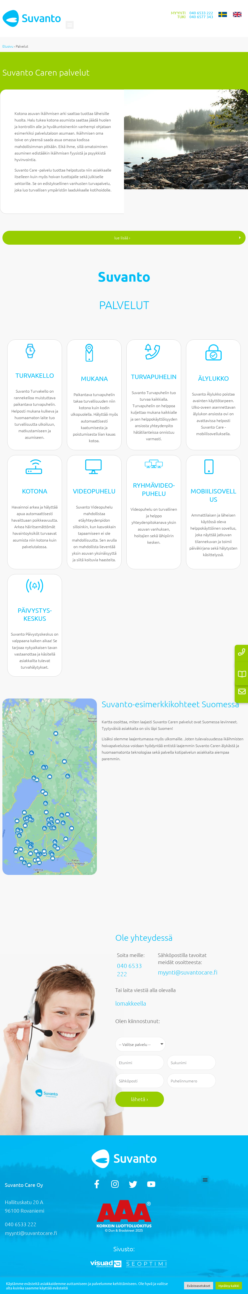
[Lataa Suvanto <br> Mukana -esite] (242, 674)
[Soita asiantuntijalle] (241, 652)
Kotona (34, 491)
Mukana (94, 378)
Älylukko (213, 378)
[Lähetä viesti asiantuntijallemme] (242, 691)
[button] (70, 25)
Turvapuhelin (154, 376)
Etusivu (7, 46)
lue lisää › (122, 237)
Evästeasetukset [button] (198, 1286)
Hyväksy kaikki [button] (228, 1286)
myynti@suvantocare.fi (187, 972)
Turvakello (35, 375)
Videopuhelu (94, 491)
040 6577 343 (201, 16)
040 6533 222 (201, 12)
